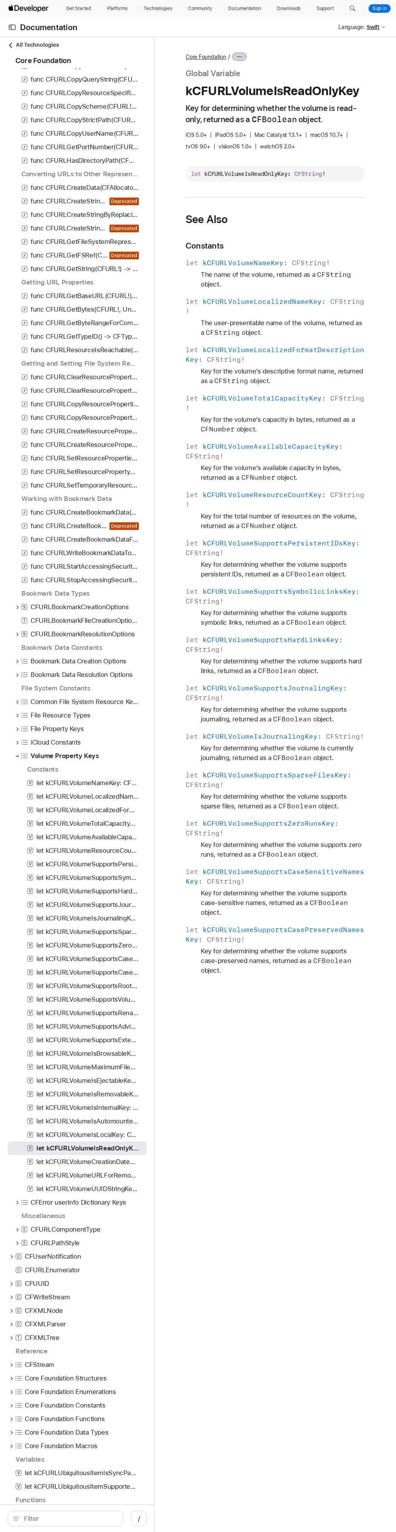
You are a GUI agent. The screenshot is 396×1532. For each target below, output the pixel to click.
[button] (352, 8)
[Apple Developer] (29, 8)
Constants (205, 246)
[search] (65, 1518)
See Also (207, 219)
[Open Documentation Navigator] (12, 27)
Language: (351, 27)
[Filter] (69, 1518)
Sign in (379, 8)
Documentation (48, 27)
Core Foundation (206, 57)
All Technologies (37, 45)
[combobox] (69, 1518)
